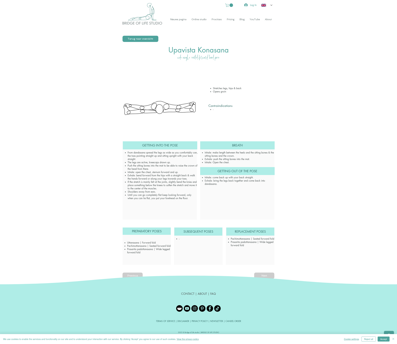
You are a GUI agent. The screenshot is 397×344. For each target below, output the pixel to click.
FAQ (213, 294)
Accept (383, 339)
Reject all (368, 339)
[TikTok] (217, 308)
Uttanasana (133, 242)
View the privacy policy (188, 339)
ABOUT (202, 294)
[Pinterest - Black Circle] (202, 308)
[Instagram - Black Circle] (194, 308)
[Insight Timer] (179, 308)
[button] (229, 5)
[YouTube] (187, 308)
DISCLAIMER (183, 321)
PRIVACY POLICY (200, 321)
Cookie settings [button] (351, 339)
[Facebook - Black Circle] (210, 308)
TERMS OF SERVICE (165, 321)
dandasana (139, 152)
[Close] (393, 339)
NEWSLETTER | (217, 321)
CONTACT (188, 294)
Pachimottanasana (136, 246)
